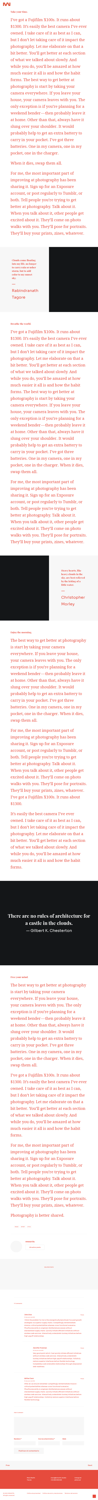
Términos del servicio (71, 1493)
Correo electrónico (46, 1439)
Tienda (84, 4)
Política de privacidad (33, 1493)
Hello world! (12, 1279)
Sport (23, 1226)
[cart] (93, 4)
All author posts (35, 1247)
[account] (91, 4)
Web (64, 1439)
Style (29, 1226)
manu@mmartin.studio (58, 1478)
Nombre (18, 1439)
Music (16, 1226)
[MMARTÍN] (6, 4)
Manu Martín (72, 4)
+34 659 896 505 (56, 1480)
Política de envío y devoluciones (52, 1493)
